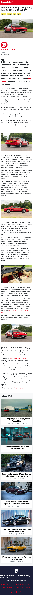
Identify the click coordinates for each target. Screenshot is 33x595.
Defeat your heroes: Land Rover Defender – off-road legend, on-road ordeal (16, 475)
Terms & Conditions (6, 588)
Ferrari (19, 14)
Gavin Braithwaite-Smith (8, 50)
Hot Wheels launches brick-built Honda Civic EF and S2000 (16, 447)
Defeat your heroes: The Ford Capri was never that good (16, 558)
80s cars (9, 14)
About (3, 584)
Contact (28, 588)
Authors (9, 584)
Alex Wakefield (12, 561)
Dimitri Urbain (12, 478)
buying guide (18, 358)
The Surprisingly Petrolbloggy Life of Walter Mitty (16, 419)
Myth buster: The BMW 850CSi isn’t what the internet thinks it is (16, 530)
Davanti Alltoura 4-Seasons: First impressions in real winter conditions (16, 502)
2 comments (6, 54)
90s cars (3, 14)
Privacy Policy (19, 588)
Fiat (14, 14)
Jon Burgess (12, 534)
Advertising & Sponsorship (21, 584)
